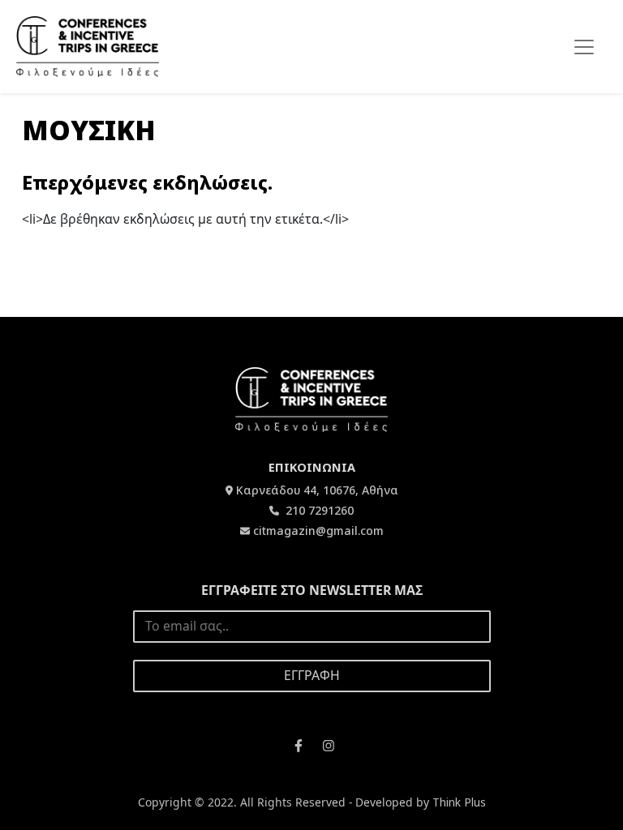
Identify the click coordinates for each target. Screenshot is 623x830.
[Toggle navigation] (584, 47)
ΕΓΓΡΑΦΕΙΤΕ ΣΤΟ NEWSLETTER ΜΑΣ (312, 590)
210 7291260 (318, 510)
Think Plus (459, 802)
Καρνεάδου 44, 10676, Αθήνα (317, 490)
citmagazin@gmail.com (318, 530)
